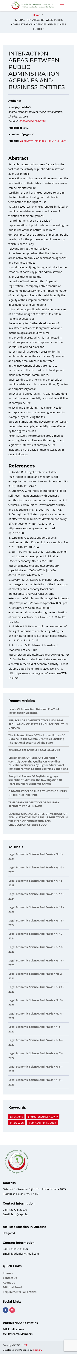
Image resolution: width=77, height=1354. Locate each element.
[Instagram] (12, 1310)
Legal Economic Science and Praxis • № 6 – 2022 (35, 1042)
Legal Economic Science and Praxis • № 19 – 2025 (36, 963)
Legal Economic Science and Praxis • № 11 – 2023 (36, 883)
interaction (17, 1122)
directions (16, 1116)
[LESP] (34, 5)
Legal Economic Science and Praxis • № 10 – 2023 (36, 870)
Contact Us (10, 1278)
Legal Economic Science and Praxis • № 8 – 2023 (35, 1069)
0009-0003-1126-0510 (32, 121)
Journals (8, 1273)
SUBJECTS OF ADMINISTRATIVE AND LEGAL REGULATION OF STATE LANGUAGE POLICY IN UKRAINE (38, 724)
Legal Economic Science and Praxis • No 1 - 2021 (35, 856)
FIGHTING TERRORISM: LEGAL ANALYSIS (34, 750)
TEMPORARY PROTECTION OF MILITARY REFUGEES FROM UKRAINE (33, 804)
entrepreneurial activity (43, 1116)
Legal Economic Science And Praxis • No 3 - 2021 (35, 1002)
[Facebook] (5, 1310)
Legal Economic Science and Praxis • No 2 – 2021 (36, 976)
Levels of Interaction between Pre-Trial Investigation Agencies (33, 711)
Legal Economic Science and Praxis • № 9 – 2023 (35, 1082)
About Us (9, 1282)
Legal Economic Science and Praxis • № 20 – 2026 (36, 989)
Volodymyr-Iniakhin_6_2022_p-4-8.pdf (43, 141)
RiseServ (37, 1349)
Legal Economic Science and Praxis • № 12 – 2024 (36, 896)
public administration (42, 1122)
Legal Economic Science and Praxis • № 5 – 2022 (35, 1029)
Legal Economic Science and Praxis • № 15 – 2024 (36, 936)
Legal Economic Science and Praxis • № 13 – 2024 (36, 909)
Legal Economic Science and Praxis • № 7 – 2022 (35, 1056)
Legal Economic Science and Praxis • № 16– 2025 (35, 949)
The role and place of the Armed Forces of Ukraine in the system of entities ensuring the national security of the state (36, 739)
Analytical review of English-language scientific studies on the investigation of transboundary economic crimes (35, 779)
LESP (24, 1345)
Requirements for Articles (19, 1292)
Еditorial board (12, 1287)
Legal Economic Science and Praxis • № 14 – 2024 (36, 923)
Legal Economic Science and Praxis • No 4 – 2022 (36, 1016)
